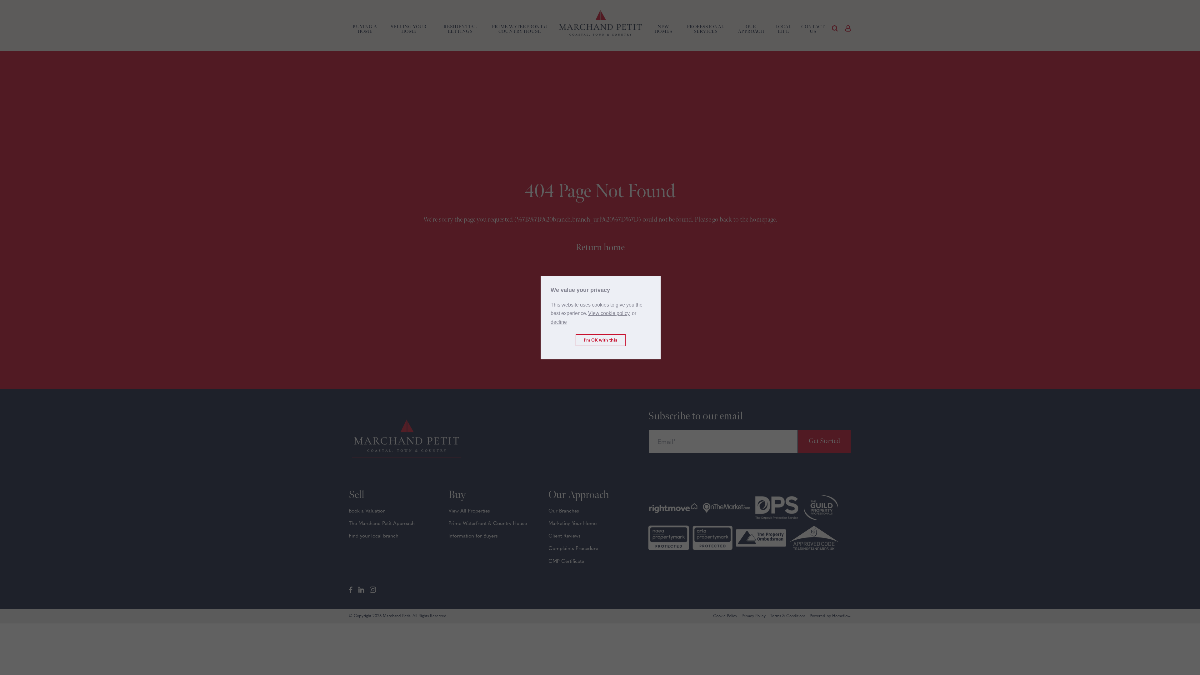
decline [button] (559, 322)
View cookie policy (609, 313)
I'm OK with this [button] (601, 340)
